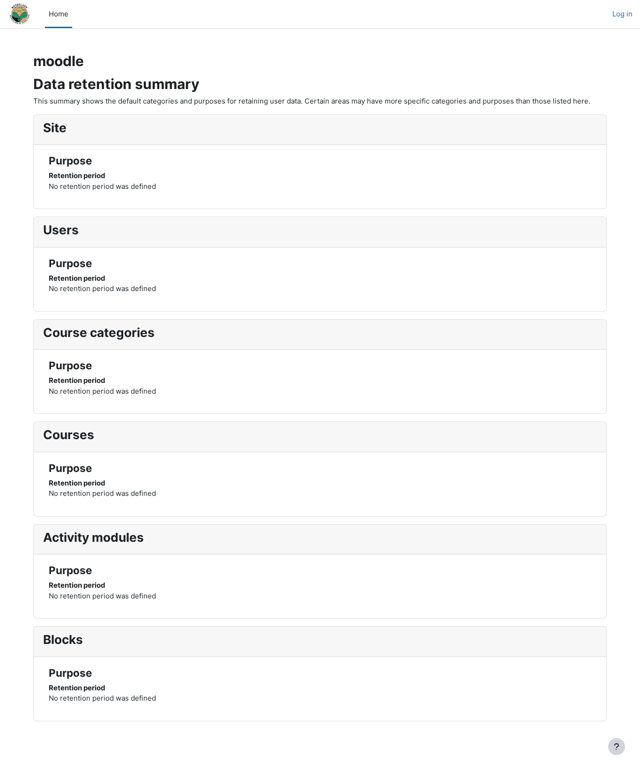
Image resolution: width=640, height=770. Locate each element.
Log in (622, 13)
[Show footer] (616, 746)
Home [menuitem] (58, 13)
